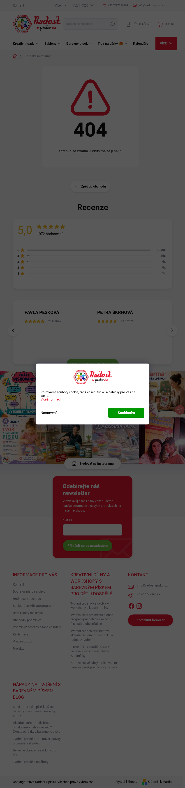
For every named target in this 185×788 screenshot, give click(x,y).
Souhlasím (126, 413)
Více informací (50, 399)
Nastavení (49, 413)
